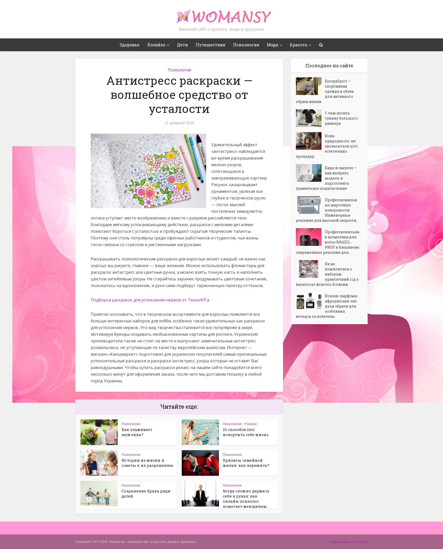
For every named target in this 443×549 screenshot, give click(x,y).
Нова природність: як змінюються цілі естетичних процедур (327, 146)
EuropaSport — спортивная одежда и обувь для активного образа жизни (325, 91)
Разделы (360, 542)
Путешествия (210, 44)
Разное (251, 423)
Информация (340, 542)
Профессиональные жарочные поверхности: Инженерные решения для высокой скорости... (327, 210)
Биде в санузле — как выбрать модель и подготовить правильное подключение (326, 178)
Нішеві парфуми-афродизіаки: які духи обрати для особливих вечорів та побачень (327, 306)
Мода (272, 44)
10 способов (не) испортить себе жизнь (246, 432)
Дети (182, 44)
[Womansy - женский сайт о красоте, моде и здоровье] (221, 14)
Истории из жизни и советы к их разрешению (147, 463)
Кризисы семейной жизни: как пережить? (246, 463)
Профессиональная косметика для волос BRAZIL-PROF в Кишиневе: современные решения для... (328, 242)
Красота (298, 44)
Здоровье (129, 44)
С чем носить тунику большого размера (341, 118)
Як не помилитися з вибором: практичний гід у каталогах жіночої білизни (327, 274)
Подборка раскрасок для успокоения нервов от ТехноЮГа (150, 300)
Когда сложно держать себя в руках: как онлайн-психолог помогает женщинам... (246, 498)
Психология (246, 44)
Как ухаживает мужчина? (137, 432)
